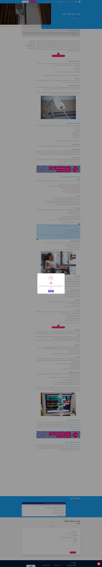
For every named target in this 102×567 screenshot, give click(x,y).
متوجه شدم (51, 291)
